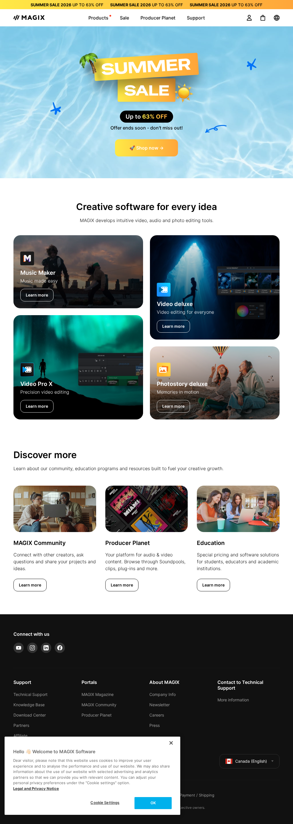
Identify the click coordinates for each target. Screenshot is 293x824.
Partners (21, 725)
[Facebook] (60, 648)
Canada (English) (251, 761)
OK (153, 803)
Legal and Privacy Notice (36, 788)
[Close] (171, 743)
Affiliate (20, 735)
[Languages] (276, 17)
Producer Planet (97, 715)
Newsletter (159, 704)
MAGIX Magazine (98, 694)
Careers (156, 715)
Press (154, 725)
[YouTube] (18, 648)
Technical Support (30, 694)
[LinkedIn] (46, 648)
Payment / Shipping (197, 795)
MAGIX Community (99, 704)
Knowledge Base (29, 704)
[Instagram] (32, 648)
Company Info (162, 694)
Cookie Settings (104, 802)
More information (233, 699)
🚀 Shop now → (146, 148)
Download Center (29, 715)
